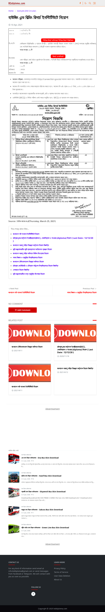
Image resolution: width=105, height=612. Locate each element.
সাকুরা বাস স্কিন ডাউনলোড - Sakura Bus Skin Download (42, 509)
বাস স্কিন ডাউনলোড (26, 455)
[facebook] (80, 3)
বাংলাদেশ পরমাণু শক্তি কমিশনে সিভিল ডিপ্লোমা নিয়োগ (31, 253)
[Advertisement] (27, 426)
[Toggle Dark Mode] (85, 3)
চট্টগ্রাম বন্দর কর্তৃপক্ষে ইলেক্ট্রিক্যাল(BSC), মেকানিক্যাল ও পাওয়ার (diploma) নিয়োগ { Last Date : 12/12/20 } (75, 349)
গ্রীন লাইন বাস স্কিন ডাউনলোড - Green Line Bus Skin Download (45, 527)
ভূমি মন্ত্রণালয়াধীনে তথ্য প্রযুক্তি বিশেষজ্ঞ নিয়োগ (29, 273)
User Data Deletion (62, 576)
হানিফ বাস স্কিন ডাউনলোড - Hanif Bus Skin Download (41, 476)
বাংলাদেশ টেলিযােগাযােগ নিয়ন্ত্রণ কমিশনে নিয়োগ (28, 261)
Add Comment (23, 310)
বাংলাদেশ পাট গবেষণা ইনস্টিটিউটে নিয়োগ (26, 233)
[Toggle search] (90, 3)
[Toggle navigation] (94, 3)
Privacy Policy (59, 568)
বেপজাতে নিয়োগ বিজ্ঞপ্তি (21, 269)
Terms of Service (61, 572)
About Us (58, 579)
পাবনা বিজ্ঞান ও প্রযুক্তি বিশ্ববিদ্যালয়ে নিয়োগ (27, 257)
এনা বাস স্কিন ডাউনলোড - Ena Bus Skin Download (40, 458)
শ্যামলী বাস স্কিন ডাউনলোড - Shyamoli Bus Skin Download (43, 491)
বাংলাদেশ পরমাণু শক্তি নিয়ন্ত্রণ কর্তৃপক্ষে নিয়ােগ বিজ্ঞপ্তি (31, 245)
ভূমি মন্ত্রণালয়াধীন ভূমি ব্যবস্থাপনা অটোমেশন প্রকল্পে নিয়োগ (32, 249)
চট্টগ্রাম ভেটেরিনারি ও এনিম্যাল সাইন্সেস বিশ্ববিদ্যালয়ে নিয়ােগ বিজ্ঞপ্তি (35, 265)
